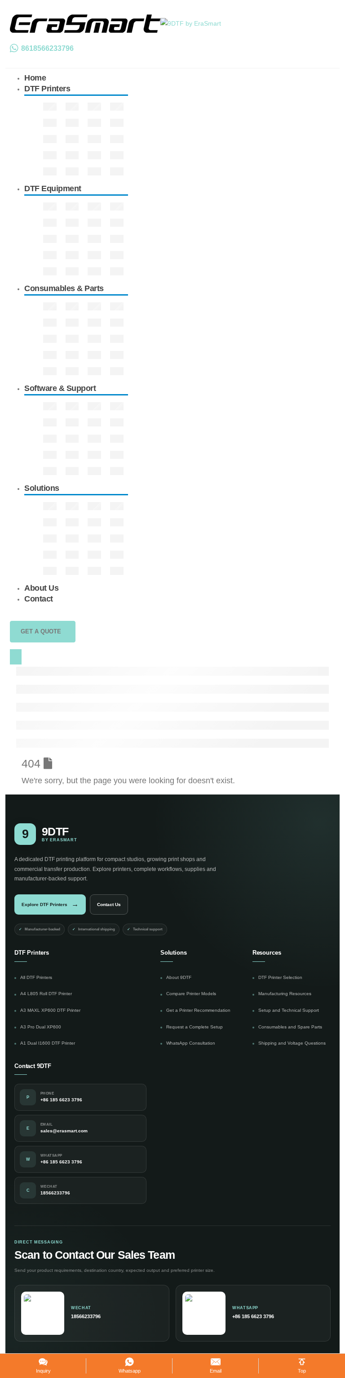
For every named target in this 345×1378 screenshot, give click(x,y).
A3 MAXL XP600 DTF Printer (50, 1010)
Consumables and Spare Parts (290, 1026)
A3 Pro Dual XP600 (40, 1026)
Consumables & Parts (64, 288)
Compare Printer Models (191, 993)
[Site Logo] (115, 23)
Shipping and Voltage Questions (292, 1043)
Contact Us (109, 904)
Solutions (41, 488)
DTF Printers (47, 88)
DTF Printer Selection (280, 977)
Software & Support (60, 388)
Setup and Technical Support (288, 1010)
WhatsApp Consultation (190, 1043)
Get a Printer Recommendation (198, 1010)
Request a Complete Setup (194, 1026)
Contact (38, 598)
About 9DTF (178, 977)
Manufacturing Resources (284, 993)
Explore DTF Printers (50, 904)
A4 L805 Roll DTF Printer (46, 993)
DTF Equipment (52, 188)
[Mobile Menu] (16, 656)
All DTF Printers (36, 977)
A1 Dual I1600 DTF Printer (47, 1043)
